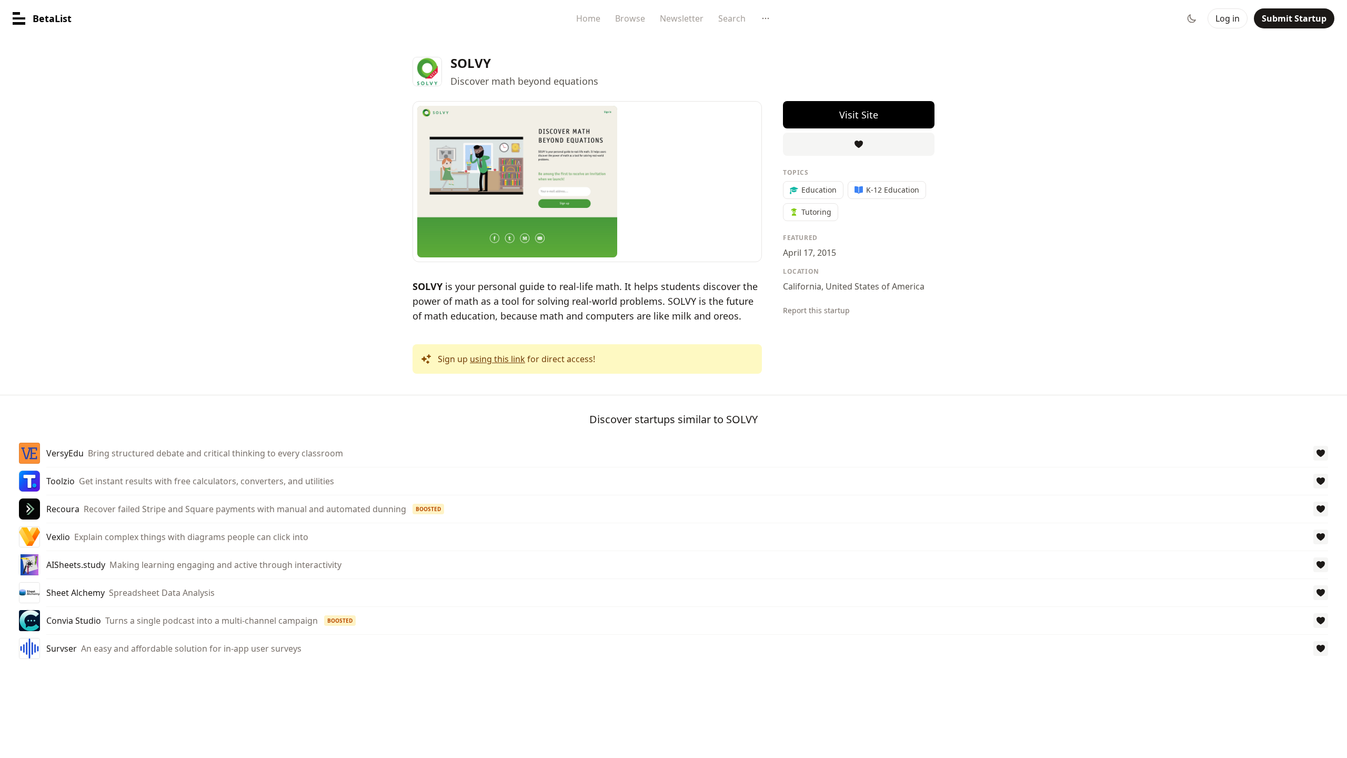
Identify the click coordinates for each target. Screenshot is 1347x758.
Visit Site (858, 114)
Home (588, 18)
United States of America (875, 286)
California (802, 286)
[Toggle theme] (1191, 18)
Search (732, 18)
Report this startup (816, 310)
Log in (1227, 18)
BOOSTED (428, 509)
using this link (497, 359)
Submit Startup (1294, 18)
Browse (630, 18)
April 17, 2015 (809, 252)
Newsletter (681, 18)
